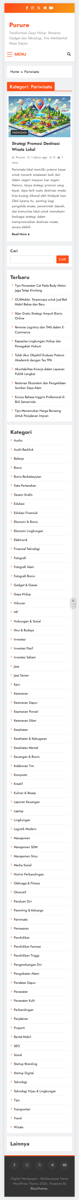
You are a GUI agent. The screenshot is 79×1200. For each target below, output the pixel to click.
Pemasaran (21, 928)
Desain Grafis (23, 494)
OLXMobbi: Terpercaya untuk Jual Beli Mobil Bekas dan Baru (41, 302)
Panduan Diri (23, 901)
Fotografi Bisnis (24, 576)
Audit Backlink (24, 449)
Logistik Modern (25, 829)
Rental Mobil (22, 1036)
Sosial (18, 1055)
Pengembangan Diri (28, 964)
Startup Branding (25, 1063)
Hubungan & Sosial (27, 621)
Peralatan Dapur (25, 982)
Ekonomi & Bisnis (26, 521)
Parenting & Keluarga (28, 910)
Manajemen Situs (26, 856)
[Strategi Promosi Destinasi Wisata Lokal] (39, 116)
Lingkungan (22, 820)
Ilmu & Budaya (24, 630)
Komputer (20, 774)
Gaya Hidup (22, 594)
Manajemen (22, 838)
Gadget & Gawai (25, 585)
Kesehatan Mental (26, 747)
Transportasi (22, 1109)
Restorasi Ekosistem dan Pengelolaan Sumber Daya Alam (40, 385)
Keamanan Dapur (26, 702)
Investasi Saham (25, 657)
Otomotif (20, 892)
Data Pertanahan (25, 485)
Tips (17, 1100)
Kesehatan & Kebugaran (30, 738)
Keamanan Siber (25, 720)
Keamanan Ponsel (26, 711)
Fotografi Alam (24, 567)
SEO (17, 1046)
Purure (19, 24)
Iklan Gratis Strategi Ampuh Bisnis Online (38, 316)
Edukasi (19, 503)
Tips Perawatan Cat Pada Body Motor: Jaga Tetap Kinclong (40, 288)
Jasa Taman (21, 675)
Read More (19, 234)
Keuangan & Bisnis (27, 756)
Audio (18, 440)
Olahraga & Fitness (27, 883)
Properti (19, 1027)
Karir (17, 684)
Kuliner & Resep (25, 793)
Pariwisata (19, 133)
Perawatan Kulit (24, 1000)
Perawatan (21, 991)
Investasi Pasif (23, 648)
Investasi (20, 639)
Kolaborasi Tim (24, 765)
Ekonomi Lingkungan (28, 531)
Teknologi (20, 1082)
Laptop (18, 811)
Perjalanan (21, 1018)
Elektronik (20, 540)
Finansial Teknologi (27, 548)
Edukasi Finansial (25, 512)
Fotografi (20, 558)
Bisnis (18, 467)
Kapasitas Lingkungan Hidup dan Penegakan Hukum (38, 343)
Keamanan (21, 693)
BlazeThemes (39, 1188)
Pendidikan (22, 937)
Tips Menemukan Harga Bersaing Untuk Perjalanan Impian (38, 413)
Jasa (16, 666)
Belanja (19, 458)
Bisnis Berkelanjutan (27, 476)
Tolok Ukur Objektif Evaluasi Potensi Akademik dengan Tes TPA (39, 357)
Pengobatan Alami (26, 973)
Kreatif (18, 783)
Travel (18, 1118)
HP (16, 612)
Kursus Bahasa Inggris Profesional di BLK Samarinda (40, 399)
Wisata (18, 1127)
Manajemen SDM (26, 847)
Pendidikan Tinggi (27, 955)
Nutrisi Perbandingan (29, 874)
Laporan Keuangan (27, 801)
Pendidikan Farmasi (27, 946)
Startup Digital (24, 1073)
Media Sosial (22, 865)
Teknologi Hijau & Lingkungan (35, 1091)
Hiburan (19, 603)
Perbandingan (24, 1009)
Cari (14, 251)
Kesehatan (21, 729)
